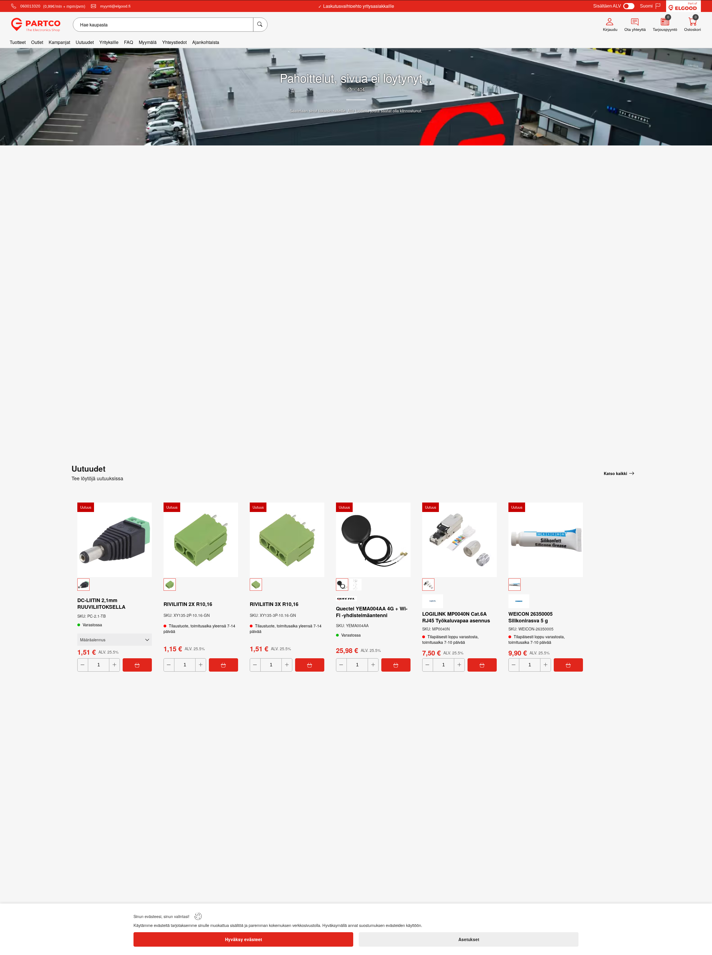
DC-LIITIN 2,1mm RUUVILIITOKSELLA (101, 603)
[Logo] (35, 25)
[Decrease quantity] (83, 665)
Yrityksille (108, 42)
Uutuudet (85, 42)
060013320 (30, 6)
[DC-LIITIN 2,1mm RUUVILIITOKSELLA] (114, 540)
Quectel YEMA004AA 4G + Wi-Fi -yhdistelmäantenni (371, 611)
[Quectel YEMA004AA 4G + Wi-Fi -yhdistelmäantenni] (373, 540)
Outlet (37, 42)
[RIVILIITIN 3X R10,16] (287, 540)
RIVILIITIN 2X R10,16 (188, 604)
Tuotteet (18, 42)
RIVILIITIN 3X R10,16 (274, 604)
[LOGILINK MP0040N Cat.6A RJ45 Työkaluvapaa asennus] (459, 540)
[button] (114, 584)
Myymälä (148, 42)
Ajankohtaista (205, 42)
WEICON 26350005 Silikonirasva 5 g (530, 617)
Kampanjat (59, 42)
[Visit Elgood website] (683, 6)
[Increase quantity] (114, 665)
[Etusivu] (349, 89)
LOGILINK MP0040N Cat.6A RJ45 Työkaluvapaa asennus (456, 617)
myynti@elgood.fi (115, 6)
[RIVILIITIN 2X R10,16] (201, 540)
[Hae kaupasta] (260, 24)
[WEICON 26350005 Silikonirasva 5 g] (545, 540)
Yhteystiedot (174, 42)
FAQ (128, 42)
